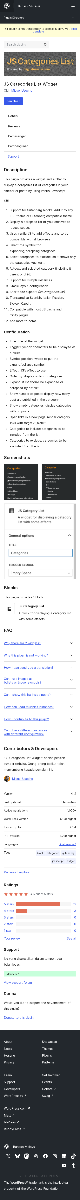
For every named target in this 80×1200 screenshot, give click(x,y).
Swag (48, 1096)
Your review (12, 938)
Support (13, 156)
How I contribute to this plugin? (26, 719)
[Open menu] (74, 6)
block (40, 853)
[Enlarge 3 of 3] (71, 509)
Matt (9, 1115)
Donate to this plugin (19, 1017)
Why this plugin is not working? (26, 655)
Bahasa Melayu (24, 1147)
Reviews (14, 126)
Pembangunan (18, 146)
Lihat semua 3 (67, 844)
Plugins (47, 1055)
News (8, 1049)
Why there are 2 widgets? (22, 643)
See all (71, 938)
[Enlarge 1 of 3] (33, 469)
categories (53, 853)
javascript (57, 861)
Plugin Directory (14, 17)
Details (13, 116)
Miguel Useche (21, 90)
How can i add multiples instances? (29, 707)
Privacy (9, 1062)
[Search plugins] (45, 44)
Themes (47, 1049)
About (8, 1042)
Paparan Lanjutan (16, 872)
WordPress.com (17, 1108)
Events (47, 1082)
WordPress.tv (15, 1096)
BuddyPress (14, 1129)
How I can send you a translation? (28, 668)
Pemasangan (17, 136)
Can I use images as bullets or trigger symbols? (22, 680)
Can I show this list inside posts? (27, 695)
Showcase (49, 1042)
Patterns (48, 1062)
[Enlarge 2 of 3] (71, 469)
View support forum (18, 982)
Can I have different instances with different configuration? (25, 732)
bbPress (12, 1122)
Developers (12, 1089)
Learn (8, 1075)
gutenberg (68, 853)
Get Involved (51, 1075)
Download (13, 101)
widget (71, 861)
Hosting (9, 1055)
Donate (49, 1089)
